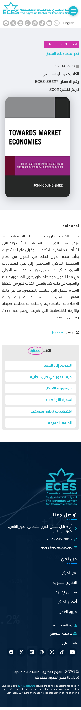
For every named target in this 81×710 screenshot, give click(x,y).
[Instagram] (35, 23)
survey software (27, 686)
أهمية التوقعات (59, 400)
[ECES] (40, 9)
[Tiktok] (42, 23)
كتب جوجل (63, 332)
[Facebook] (6, 23)
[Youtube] (49, 23)
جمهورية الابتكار (59, 388)
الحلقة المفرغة (60, 423)
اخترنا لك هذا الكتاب (61, 44)
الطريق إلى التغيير (57, 365)
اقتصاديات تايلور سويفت (51, 411)
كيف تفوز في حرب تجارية (51, 377)
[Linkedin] (20, 23)
